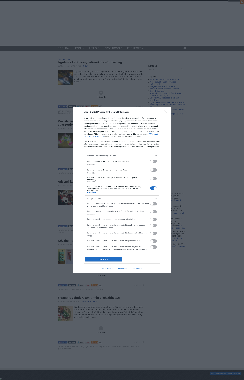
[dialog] (122, 190)
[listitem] (122, 155)
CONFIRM (103, 259)
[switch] (153, 161)
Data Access (122, 268)
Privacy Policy (136, 268)
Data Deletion (107, 268)
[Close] (166, 112)
